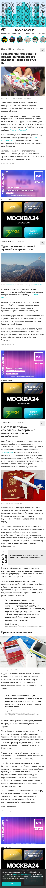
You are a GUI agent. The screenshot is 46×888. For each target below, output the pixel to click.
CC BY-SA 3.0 (38, 285)
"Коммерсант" (7, 452)
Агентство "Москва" (18, 130)
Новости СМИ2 (6, 200)
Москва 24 (23, 30)
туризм (12, 163)
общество (4, 163)
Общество (20, 49)
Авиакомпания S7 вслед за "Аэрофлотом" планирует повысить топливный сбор (26, 556)
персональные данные (22, 874)
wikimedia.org (10, 285)
